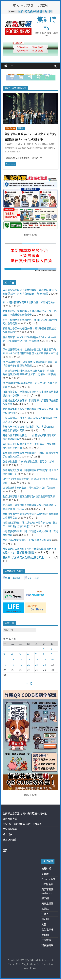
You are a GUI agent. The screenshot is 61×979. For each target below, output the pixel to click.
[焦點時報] (6, 66)
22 (44, 664)
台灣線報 (46, 940)
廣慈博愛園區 (23, 148)
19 (20, 664)
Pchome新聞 (48, 879)
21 (36, 664)
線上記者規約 (10, 839)
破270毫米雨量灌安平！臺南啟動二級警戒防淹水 (29, 302)
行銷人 (45, 914)
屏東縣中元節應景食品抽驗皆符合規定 (23, 557)
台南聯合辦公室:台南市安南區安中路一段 (25, 813)
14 (36, 659)
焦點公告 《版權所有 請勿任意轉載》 (22, 824)
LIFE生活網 (47, 884)
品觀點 (45, 908)
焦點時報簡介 (10, 829)
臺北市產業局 (49, 148)
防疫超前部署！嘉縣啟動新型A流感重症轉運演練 (29, 496)
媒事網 (45, 898)
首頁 (5, 850)
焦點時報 (46, 23)
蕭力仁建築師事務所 (12, 151)
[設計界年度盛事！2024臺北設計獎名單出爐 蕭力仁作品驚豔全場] (30, 94)
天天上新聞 (47, 903)
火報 (43, 924)
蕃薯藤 (45, 873)
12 (20, 659)
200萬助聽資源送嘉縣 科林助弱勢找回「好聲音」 (30, 487)
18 (12, 664)
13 (28, 659)
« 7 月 (29, 683)
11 (12, 659)
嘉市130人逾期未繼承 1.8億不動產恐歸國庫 (27, 540)
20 (28, 664)
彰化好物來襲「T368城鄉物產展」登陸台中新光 (28, 461)
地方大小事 (10, 128)
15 (44, 659)
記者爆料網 (47, 945)
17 (4, 664)
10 (4, 659)
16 (52, 659)
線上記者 (7, 834)
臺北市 (20, 128)
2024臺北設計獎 (44, 144)
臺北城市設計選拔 (36, 148)
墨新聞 (45, 919)
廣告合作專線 (10, 818)
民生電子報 (47, 929)
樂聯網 (45, 935)
